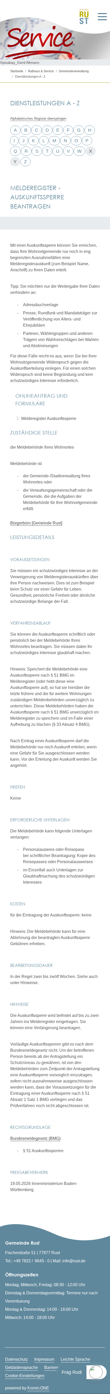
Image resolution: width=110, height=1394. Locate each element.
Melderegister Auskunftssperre (48, 418)
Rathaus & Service (41, 71)
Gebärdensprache (21, 1367)
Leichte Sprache (75, 1359)
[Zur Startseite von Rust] (83, 16)
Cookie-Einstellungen (25, 1376)
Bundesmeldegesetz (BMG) (35, 1138)
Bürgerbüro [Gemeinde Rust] (36, 523)
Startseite (16, 71)
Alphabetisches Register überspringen (38, 118)
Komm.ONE (38, 1388)
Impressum (44, 1359)
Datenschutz (16, 1359)
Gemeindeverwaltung (74, 71)
